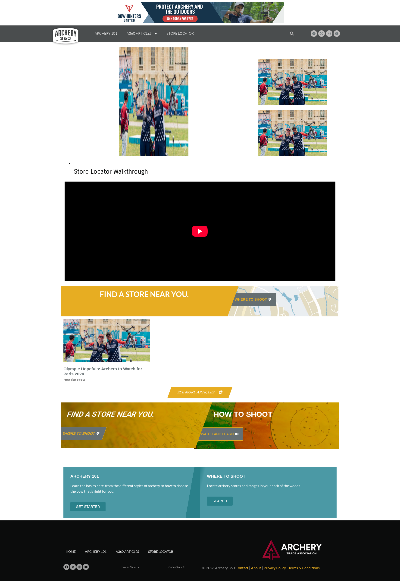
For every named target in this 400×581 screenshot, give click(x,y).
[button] (291, 33)
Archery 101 (106, 33)
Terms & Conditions (304, 568)
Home (71, 551)
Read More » (74, 379)
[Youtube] (337, 33)
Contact (241, 568)
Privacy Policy (275, 568)
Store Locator (180, 33)
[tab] (205, 170)
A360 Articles (139, 33)
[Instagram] (329, 33)
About (256, 568)
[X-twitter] (321, 33)
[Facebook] (314, 33)
